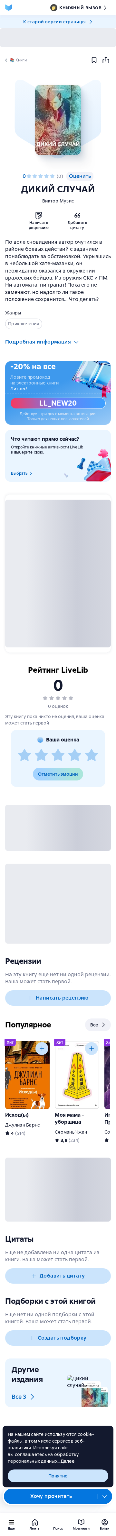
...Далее (65, 1461)
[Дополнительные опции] (104, 1496)
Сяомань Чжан (71, 1132)
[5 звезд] (52, 176)
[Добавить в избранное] (94, 60)
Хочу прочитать (51, 1496)
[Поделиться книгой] (106, 60)
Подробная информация (38, 341)
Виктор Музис (58, 201)
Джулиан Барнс (22, 1125)
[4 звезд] (46, 176)
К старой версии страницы (54, 22)
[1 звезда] (29, 176)
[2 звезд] (34, 176)
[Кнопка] (41, 1048)
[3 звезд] (40, 176)
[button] (58, 120)
